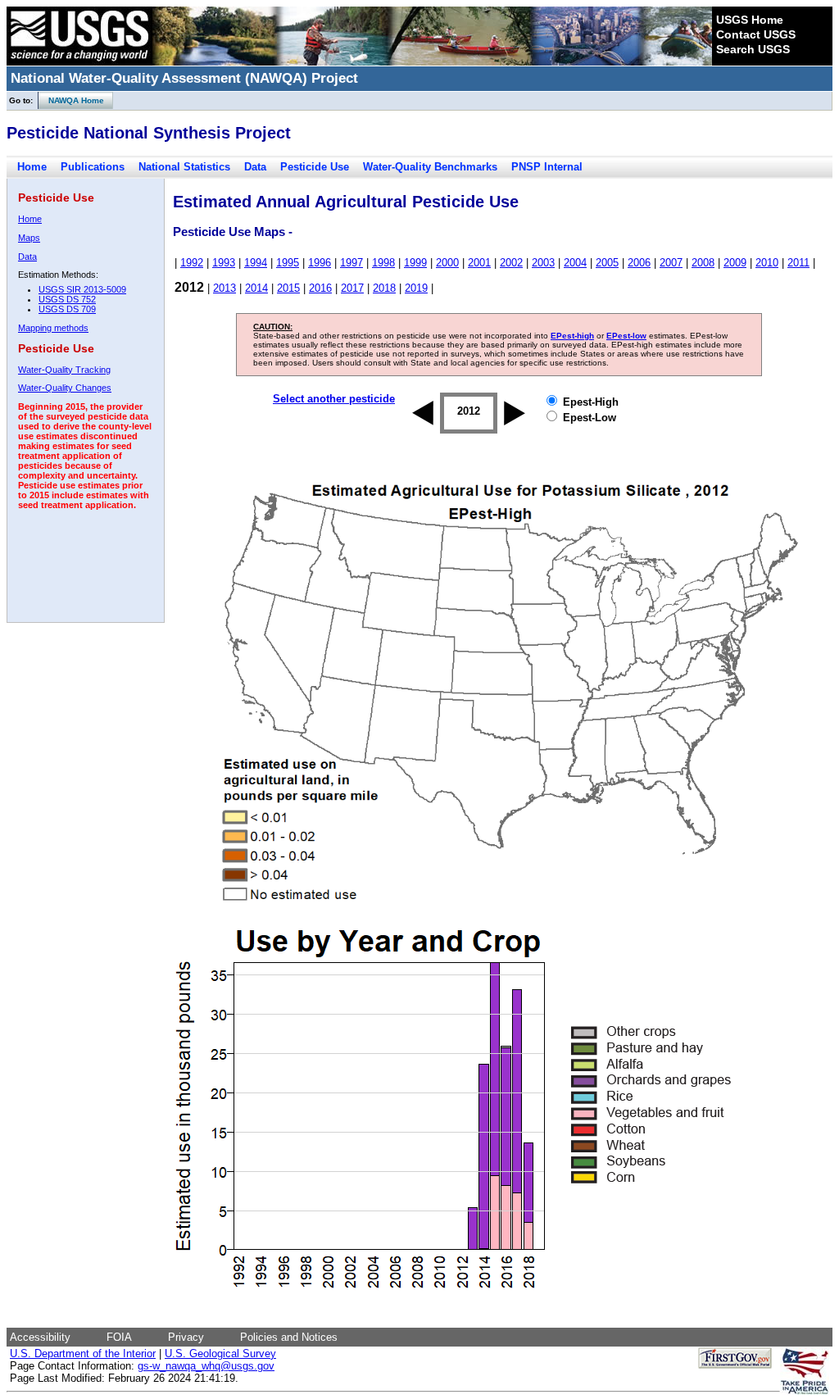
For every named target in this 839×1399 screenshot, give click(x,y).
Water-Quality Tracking (64, 370)
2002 (511, 263)
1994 (255, 263)
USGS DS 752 (67, 299)
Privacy (186, 1337)
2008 (703, 263)
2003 (543, 263)
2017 (352, 288)
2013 (224, 288)
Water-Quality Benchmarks (430, 167)
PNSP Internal (547, 167)
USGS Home (749, 19)
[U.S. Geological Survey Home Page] (79, 61)
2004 (575, 263)
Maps (29, 238)
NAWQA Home (71, 100)
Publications (93, 167)
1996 (319, 263)
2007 (671, 263)
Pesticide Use (314, 167)
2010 (766, 263)
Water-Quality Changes (64, 388)
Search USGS (753, 49)
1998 (383, 263)
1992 (191, 263)
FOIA (119, 1337)
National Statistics (184, 167)
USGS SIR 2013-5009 (82, 289)
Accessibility (40, 1337)
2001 (479, 263)
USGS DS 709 (67, 309)
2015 (288, 288)
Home (32, 167)
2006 (639, 263)
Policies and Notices (289, 1337)
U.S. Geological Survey (220, 1353)
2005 (607, 263)
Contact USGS (756, 34)
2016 (320, 288)
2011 (798, 263)
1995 (287, 263)
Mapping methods (53, 328)
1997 (351, 263)
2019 (416, 288)
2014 (256, 288)
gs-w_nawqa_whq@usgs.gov (206, 1366)
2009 (734, 263)
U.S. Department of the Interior (83, 1353)
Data (255, 167)
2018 (384, 288)
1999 (415, 263)
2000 (447, 263)
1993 (223, 263)
